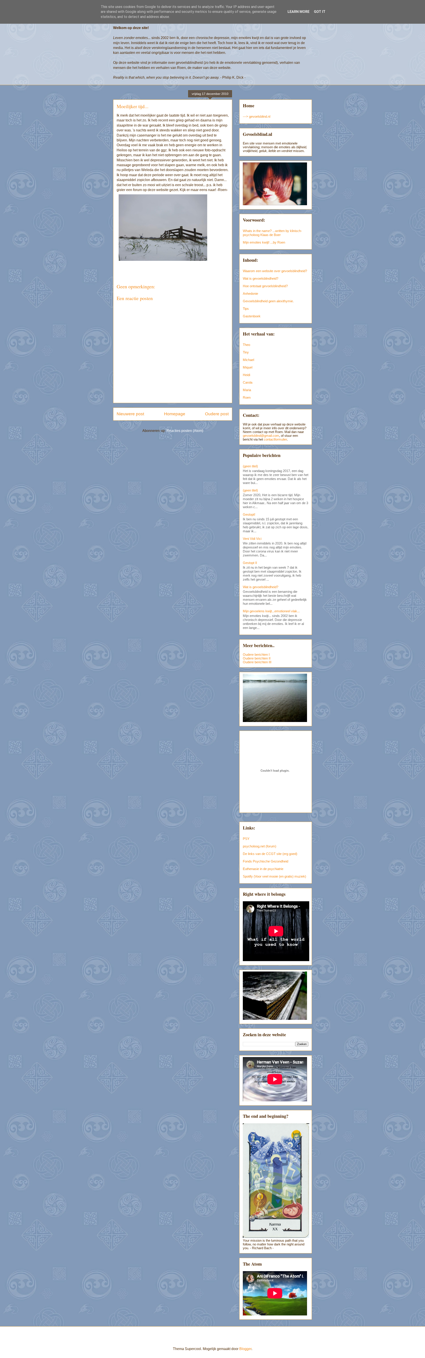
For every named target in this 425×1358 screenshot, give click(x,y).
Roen (247, 397)
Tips (246, 308)
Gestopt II (250, 563)
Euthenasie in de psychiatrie (263, 869)
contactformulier (275, 439)
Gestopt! (249, 514)
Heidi (246, 375)
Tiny (246, 352)
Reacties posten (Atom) (184, 431)
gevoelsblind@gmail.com (261, 435)
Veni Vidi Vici (252, 538)
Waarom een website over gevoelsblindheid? (275, 271)
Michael (248, 360)
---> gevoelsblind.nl (256, 116)
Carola (247, 382)
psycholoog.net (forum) (259, 846)
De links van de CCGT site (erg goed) (270, 854)
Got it (319, 12)
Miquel (247, 367)
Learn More (298, 12)
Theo (246, 345)
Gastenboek (252, 316)
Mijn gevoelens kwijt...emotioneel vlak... (271, 611)
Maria (247, 390)
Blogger (245, 1349)
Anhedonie (250, 293)
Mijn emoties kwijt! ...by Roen (264, 242)
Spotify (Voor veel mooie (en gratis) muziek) (274, 876)
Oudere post (217, 414)
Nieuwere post (130, 414)
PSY (246, 839)
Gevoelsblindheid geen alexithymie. (268, 301)
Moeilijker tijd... (133, 106)
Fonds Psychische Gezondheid (265, 861)
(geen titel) (250, 466)
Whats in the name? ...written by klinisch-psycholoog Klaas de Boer (272, 233)
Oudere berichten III (257, 662)
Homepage (174, 414)
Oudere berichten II (256, 658)
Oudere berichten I (256, 654)
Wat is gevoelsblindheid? (260, 278)
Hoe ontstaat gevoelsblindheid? (265, 286)
